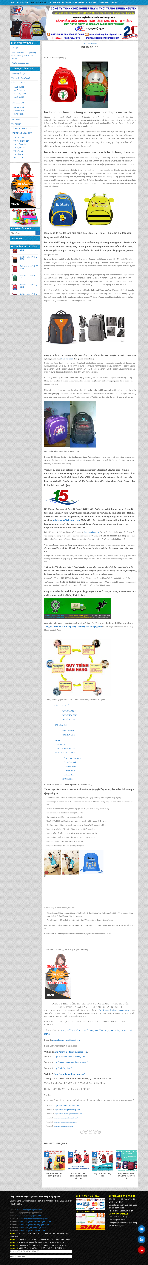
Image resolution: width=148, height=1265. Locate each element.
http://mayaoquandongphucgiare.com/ (70, 1062)
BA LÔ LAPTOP (19, 90)
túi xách (69, 359)
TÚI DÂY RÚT (19, 154)
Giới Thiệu (24, 2)
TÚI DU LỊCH (16, 124)
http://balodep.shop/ (62, 1068)
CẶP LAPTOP (19, 111)
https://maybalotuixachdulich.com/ (67, 1106)
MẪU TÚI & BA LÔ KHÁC (21, 133)
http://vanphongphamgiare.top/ (69, 1074)
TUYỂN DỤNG (104, 2)
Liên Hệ (114, 2)
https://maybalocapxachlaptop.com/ (67, 1110)
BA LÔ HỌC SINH (20, 94)
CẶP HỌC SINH (19, 114)
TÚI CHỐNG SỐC (20, 144)
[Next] (137, 1168)
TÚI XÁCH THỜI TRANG (21, 129)
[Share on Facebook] (82, 1132)
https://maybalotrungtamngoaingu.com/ (69, 1114)
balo (63, 359)
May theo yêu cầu (38, 2)
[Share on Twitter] (86, 1132)
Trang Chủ (14, 2)
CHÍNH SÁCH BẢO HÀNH (75, 2)
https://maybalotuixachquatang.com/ (70, 1056)
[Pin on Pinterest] (95, 1132)
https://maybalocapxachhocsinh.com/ (66, 1118)
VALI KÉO (15, 120)
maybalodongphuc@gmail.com (66, 1040)
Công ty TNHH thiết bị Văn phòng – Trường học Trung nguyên (73, 626)
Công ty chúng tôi (91, 532)
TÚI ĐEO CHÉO (19, 137)
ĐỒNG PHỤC (124, 1010)
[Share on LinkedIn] (99, 1132)
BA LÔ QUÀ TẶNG (19, 74)
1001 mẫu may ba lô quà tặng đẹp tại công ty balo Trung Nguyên (23, 55)
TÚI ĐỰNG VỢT (20, 148)
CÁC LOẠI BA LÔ (18, 83)
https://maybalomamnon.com (63, 1126)
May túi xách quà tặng (20, 63)
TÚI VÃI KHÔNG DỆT (21, 141)
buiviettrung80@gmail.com (66, 520)
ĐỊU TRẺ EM (18, 158)
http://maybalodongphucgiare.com (70, 1052)
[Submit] (37, 233)
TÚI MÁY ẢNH (19, 151)
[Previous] (43, 1168)
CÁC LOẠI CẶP (18, 103)
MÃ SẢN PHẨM (91, 2)
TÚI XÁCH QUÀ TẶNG (20, 78)
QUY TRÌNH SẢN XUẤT (56, 2)
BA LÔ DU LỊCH (19, 87)
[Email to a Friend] (90, 1132)
